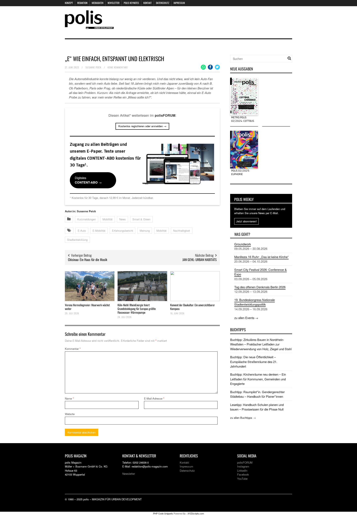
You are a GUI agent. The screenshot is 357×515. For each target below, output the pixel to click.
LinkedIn (242, 470)
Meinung (145, 231)
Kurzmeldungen (86, 219)
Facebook (243, 474)
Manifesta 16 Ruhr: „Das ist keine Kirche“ (261, 257)
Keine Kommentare (118, 67)
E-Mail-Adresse (154, 398)
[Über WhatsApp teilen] (203, 67)
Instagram (243, 466)
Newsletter (113, 3)
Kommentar (73, 349)
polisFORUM (244, 462)
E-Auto (82, 231)
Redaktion (82, 3)
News (122, 219)
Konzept (69, 3)
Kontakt (147, 3)
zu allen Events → (246, 318)
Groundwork (242, 244)
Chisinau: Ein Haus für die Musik (87, 259)
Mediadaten (97, 3)
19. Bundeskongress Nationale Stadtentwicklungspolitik (254, 302)
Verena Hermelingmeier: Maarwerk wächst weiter (87, 307)
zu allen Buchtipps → (243, 418)
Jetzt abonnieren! (246, 221)
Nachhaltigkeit (181, 231)
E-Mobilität (99, 231)
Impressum (179, 3)
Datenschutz (162, 3)
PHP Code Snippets (163, 513)
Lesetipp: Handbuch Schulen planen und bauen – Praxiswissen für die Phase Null (257, 406)
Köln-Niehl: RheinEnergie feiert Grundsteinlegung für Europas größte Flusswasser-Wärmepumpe (137, 308)
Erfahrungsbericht (122, 231)
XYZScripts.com (196, 513)
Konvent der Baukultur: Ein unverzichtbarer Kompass (192, 307)
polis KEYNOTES (131, 3)
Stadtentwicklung (77, 240)
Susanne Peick (93, 67)
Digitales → (88, 180)
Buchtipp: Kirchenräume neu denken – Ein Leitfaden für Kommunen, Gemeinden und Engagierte (258, 379)
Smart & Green (141, 219)
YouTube (242, 479)
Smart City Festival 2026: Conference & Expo (260, 271)
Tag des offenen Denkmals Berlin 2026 (260, 287)
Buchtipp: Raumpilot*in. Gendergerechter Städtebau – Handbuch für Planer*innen (257, 394)
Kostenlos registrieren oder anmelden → (142, 126)
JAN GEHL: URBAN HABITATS (199, 259)
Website (70, 414)
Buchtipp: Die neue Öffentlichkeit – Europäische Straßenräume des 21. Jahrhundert (253, 361)
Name (69, 398)
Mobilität (107, 219)
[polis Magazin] (89, 26)
